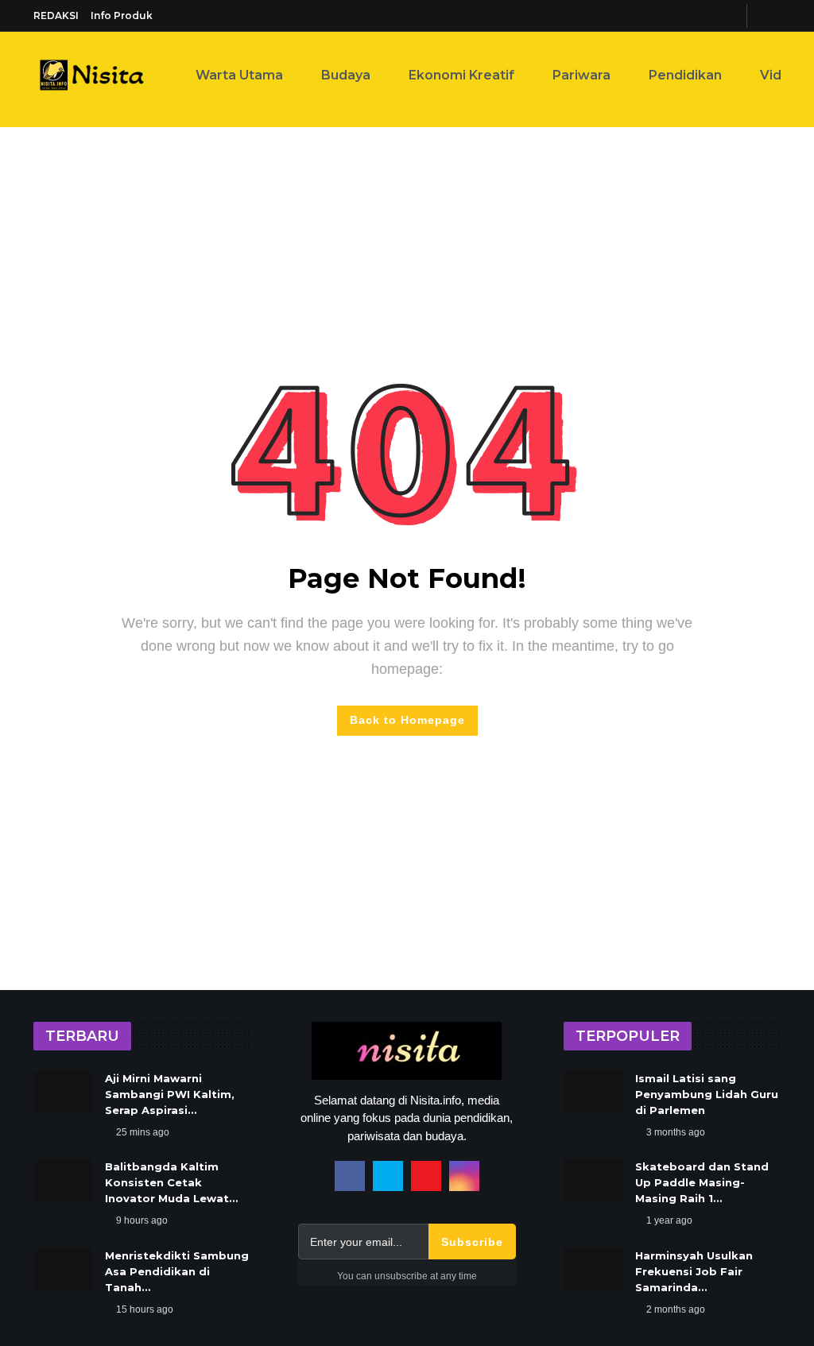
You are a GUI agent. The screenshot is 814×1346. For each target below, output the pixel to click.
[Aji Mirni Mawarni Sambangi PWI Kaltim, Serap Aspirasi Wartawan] (63, 1091)
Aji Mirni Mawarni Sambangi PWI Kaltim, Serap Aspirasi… (170, 1094)
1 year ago (669, 1220)
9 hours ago (142, 1220)
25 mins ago (142, 1132)
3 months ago (675, 1132)
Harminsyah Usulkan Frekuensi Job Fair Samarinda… (694, 1271)
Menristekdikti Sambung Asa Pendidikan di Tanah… (177, 1271)
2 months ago (675, 1309)
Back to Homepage (407, 720)
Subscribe (472, 1242)
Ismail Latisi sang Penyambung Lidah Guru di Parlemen (706, 1094)
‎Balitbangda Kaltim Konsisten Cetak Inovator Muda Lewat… (171, 1182)
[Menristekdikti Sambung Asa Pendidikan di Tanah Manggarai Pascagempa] (63, 1268)
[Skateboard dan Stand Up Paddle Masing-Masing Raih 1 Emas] (593, 1179)
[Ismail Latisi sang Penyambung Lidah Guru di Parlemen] (593, 1091)
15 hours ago (144, 1309)
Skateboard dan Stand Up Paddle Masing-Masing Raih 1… (702, 1182)
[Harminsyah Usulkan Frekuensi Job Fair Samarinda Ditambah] (593, 1268)
